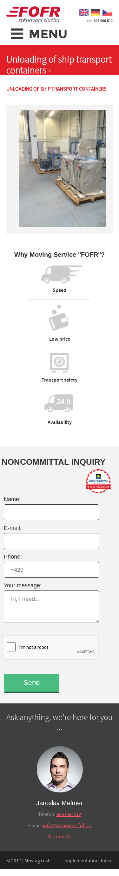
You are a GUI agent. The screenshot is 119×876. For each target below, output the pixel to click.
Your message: (23, 585)
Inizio (107, 860)
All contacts (59, 837)
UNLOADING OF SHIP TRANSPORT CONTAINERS (56, 89)
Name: (12, 499)
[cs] (107, 12)
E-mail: (13, 528)
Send (31, 683)
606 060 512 (68, 814)
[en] (83, 12)
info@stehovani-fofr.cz (67, 825)
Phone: (13, 556)
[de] (95, 12)
